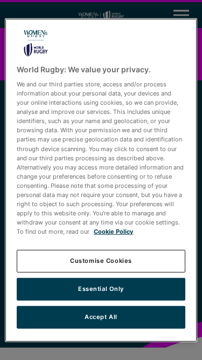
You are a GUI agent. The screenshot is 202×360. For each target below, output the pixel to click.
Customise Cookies (101, 260)
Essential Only (101, 289)
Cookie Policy (113, 231)
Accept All (101, 317)
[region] (101, 180)
